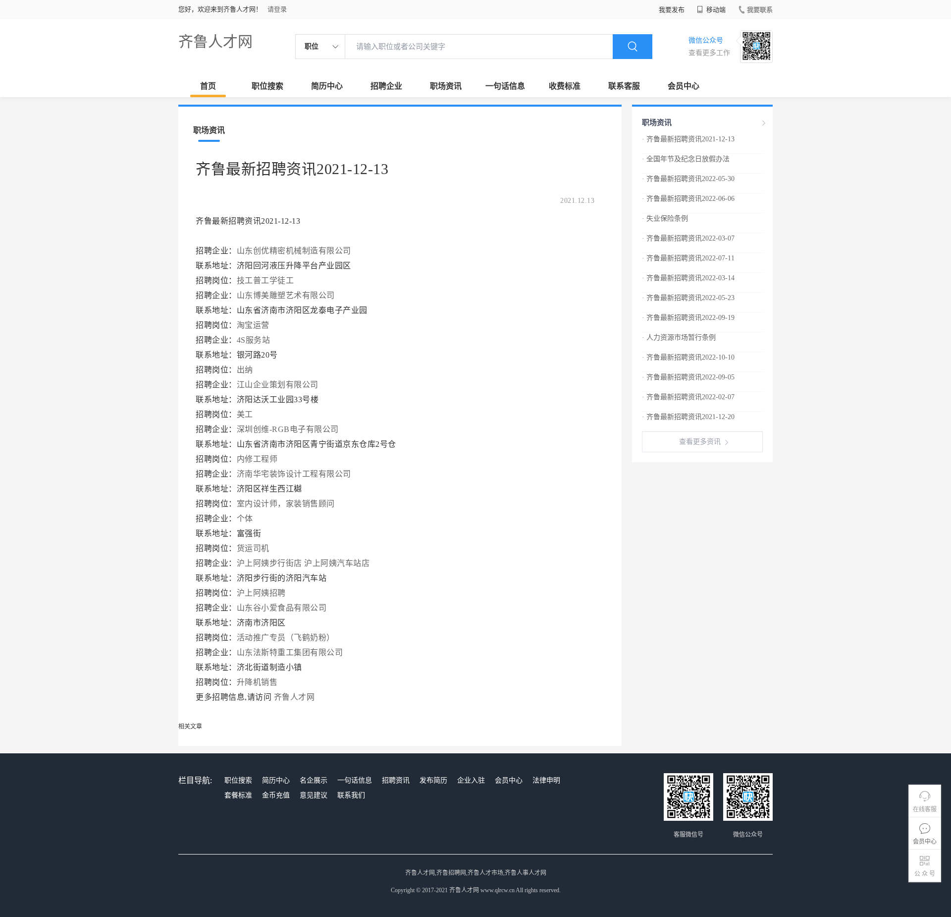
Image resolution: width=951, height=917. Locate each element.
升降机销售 (257, 682)
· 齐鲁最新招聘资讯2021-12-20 (688, 417)
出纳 (245, 370)
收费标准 (565, 86)
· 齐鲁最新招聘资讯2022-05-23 (688, 298)
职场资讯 (446, 86)
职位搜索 (267, 86)
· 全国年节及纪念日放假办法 (686, 159)
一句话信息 (505, 86)
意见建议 (313, 795)
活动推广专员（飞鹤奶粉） (286, 637)
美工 (245, 414)
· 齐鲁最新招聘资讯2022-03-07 (688, 238)
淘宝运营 (253, 325)
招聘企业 (386, 86)
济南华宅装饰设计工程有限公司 (294, 474)
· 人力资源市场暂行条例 (679, 337)
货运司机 (253, 548)
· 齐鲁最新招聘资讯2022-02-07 (688, 397)
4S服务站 (253, 340)
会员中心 (683, 86)
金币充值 (276, 795)
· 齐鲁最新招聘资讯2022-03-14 (688, 278)
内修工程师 (257, 459)
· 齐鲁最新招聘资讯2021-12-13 (688, 139)
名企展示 (313, 780)
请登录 (277, 9)
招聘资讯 (396, 780)
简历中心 (327, 86)
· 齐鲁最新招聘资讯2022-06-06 (688, 198)
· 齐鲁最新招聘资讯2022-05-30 (688, 179)
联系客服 (624, 86)
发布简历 (433, 780)
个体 (245, 518)
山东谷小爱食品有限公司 (282, 608)
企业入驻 (471, 780)
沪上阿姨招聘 (261, 593)
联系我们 (351, 795)
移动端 (715, 9)
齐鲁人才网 (215, 41)
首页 (208, 86)
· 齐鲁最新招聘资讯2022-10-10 (688, 357)
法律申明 (546, 780)
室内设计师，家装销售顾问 (286, 503)
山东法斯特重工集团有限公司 (290, 652)
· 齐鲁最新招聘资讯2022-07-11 (688, 258)
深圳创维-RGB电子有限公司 (288, 429)
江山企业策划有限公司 (277, 384)
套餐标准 (238, 795)
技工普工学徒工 (265, 280)
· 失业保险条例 (665, 218)
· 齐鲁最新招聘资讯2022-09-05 (688, 377)
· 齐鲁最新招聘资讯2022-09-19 (688, 317)
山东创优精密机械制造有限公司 (294, 250)
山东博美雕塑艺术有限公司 (286, 295)
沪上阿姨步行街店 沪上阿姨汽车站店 (303, 563)
